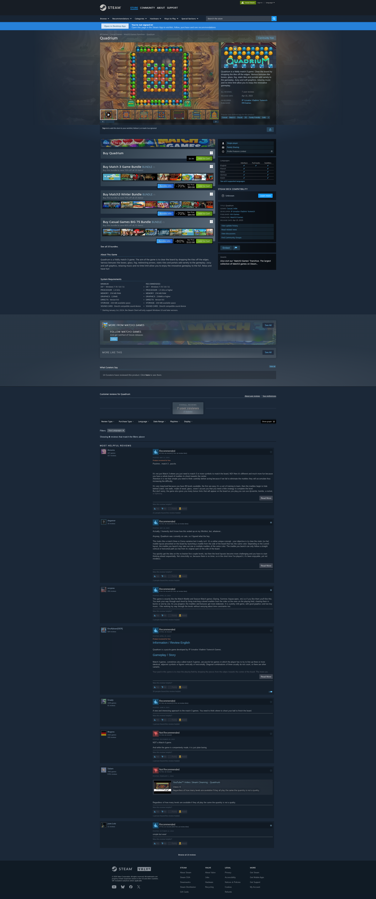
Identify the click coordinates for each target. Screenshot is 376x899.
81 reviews (111, 705)
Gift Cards (184, 892)
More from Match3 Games (126, 325)
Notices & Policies (233, 882)
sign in (259, 3)
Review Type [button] (106, 421)
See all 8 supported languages (232, 181)
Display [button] (187, 421)
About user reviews (252, 396)
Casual (224, 117)
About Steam (185, 872)
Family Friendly (254, 117)
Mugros (111, 732)
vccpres (111, 588)
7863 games (112, 771)
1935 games (112, 703)
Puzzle (239, 117)
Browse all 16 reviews (187, 855)
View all (272, 366)
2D (246, 117)
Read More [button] (266, 498)
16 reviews (111, 523)
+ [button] (268, 117)
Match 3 (232, 117)
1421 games (112, 735)
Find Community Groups (231, 237)
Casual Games (116, 34)
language (269, 3)
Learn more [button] (265, 196)
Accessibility (230, 877)
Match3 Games (236, 217)
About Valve (210, 872)
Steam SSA (185, 877)
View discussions (228, 233)
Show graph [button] (267, 422)
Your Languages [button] (115, 430)
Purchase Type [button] (125, 421)
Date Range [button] (158, 421)
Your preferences (269, 396)
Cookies (228, 887)
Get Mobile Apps (257, 877)
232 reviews (112, 737)
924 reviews (112, 632)
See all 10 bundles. (109, 246)
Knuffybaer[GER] (115, 629)
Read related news (229, 230)
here (148, 375)
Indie (264, 117)
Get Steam (254, 872)
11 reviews (111, 826)
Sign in (105, 128)
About (161, 7)
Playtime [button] (174, 421)
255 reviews (112, 591)
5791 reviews (112, 774)
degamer (111, 520)
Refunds (228, 892)
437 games (111, 453)
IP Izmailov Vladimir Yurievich (254, 100)
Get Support (255, 882)
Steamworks (185, 882)
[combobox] (239, 18)
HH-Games (246, 103)
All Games (104, 34)
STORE (134, 7)
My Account (255, 887)
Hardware (209, 882)
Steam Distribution (188, 887)
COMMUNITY (147, 7)
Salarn (110, 769)
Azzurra (111, 450)
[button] (105, 18)
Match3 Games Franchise (134, 34)
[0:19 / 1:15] (159, 75)
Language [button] (142, 421)
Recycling (209, 887)
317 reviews (112, 455)
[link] (185, 186)
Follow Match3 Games (125, 331)
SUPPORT (172, 7)
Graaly (110, 700)
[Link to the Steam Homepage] (110, 10)
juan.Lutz (112, 823)
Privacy (228, 872)
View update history (229, 226)
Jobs (207, 877)
